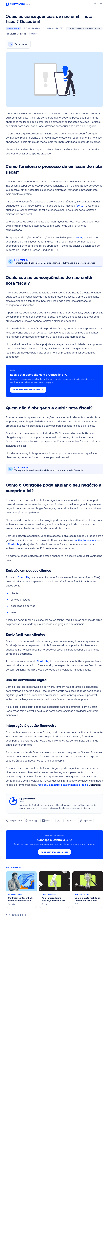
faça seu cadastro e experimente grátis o (69, 784)
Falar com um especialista (26, 389)
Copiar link (87, 820)
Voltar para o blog (17, 915)
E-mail (72, 820)
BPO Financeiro (25, 370)
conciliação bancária (84, 540)
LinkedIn (49, 820)
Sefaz (80, 205)
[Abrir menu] (100, 4)
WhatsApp (33, 820)
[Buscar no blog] (95, 4)
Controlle (13, 544)
